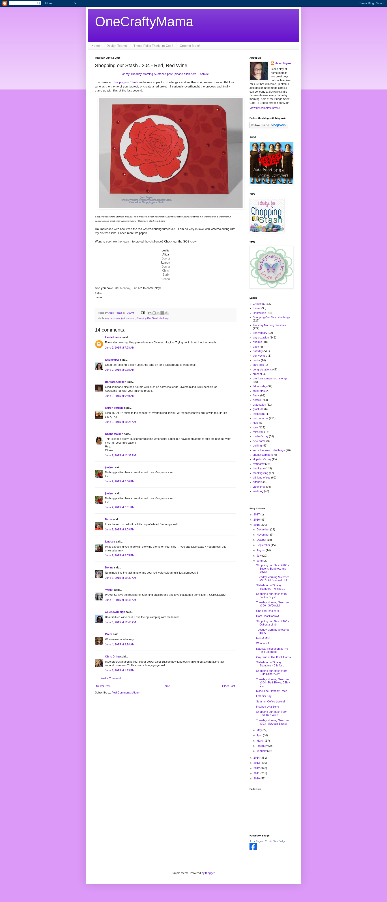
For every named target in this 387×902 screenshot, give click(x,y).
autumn (257, 342)
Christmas (259, 303)
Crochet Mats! (190, 45)
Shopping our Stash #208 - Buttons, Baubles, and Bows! (272, 568)
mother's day (260, 436)
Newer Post (103, 686)
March (261, 740)
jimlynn (109, 467)
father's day (260, 386)
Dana (108, 519)
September (264, 545)
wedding (258, 491)
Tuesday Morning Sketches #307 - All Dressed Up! (272, 579)
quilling (257, 445)
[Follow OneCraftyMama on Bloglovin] (268, 127)
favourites (259, 391)
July (259, 555)
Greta (108, 634)
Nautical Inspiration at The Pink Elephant (272, 650)
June (260, 560)
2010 (257, 778)
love (255, 427)
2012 (257, 768)
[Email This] (150, 313)
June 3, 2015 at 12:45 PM (120, 622)
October (262, 539)
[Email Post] (142, 312)
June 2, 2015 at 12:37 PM (120, 455)
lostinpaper (112, 359)
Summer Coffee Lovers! (270, 701)
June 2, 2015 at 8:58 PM (119, 529)
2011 (257, 773)
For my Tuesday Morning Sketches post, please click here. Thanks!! (165, 74)
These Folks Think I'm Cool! (153, 45)
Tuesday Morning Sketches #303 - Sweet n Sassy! (272, 722)
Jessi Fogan (283, 63)
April (260, 735)
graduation (259, 404)
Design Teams (117, 45)
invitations (259, 413)
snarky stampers (263, 454)
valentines (259, 486)
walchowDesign (115, 612)
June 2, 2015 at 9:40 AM (119, 396)
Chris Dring (112, 656)
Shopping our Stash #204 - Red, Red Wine (272, 713)
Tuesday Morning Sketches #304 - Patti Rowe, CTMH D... (273, 682)
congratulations (262, 369)
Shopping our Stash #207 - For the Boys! (272, 595)
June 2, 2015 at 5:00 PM (119, 481)
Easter (257, 308)
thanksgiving (260, 473)
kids (255, 422)
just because (128, 318)
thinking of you (262, 477)
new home (259, 441)
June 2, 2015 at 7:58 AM (119, 347)
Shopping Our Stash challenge (152, 318)
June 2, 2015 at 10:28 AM (120, 421)
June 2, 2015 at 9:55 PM (119, 555)
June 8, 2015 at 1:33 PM (119, 670)
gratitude (258, 409)
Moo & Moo (263, 638)
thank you (259, 468)
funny (256, 395)
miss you (258, 432)
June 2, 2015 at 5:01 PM (119, 507)
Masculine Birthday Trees (271, 691)
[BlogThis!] (154, 313)
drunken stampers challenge (270, 378)
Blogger (210, 873)
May (259, 730)
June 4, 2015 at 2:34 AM (119, 644)
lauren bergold (114, 407)
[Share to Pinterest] (167, 313)
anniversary (260, 332)
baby (256, 346)
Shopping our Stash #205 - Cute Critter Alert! (272, 672)
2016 (257, 519)
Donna (109, 567)
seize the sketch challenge (269, 450)
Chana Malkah (114, 434)
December (263, 529)
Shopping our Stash (125, 82)
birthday (258, 351)
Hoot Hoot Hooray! (267, 616)
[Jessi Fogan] (253, 849)
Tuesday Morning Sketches (269, 325)
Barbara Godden (115, 381)
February (262, 745)
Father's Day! (264, 696)
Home (95, 45)
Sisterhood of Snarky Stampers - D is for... (270, 664)
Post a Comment (111, 678)
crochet (257, 374)
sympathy (258, 464)
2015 (257, 524)
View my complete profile (264, 108)
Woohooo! (262, 643)
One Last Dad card (267, 611)
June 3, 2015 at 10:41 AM (120, 600)
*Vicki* (109, 589)
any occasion (112, 318)
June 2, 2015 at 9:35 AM (119, 369)
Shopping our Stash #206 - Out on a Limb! (272, 623)
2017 (257, 514)
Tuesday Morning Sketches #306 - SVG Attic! (272, 604)
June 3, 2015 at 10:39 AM (120, 577)
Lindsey (110, 541)
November (263, 534)
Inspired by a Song (267, 706)
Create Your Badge (275, 841)
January (262, 751)
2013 (257, 762)
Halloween (259, 313)
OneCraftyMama (144, 21)
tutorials (257, 482)
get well (257, 400)
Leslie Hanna (113, 337)
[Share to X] (158, 313)
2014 (257, 757)
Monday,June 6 (130, 288)
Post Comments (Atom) (126, 692)
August (261, 550)
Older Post (228, 686)
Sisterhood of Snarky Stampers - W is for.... (270, 587)
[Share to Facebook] (162, 313)
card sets (258, 364)
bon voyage (260, 355)
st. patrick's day (262, 459)
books (256, 360)
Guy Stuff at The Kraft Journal (274, 657)
